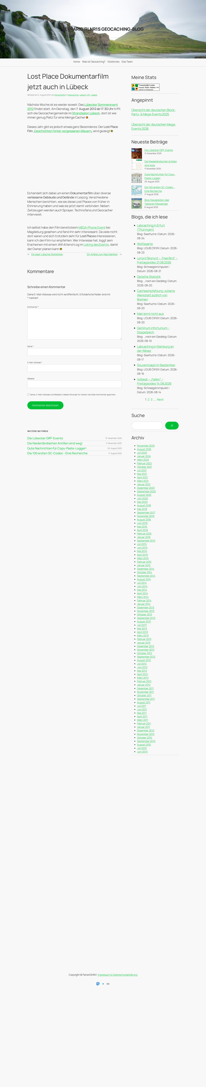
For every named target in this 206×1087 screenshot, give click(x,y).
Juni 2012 (142, 667)
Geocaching (73, 95)
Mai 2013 (142, 628)
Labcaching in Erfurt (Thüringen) (151, 227)
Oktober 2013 (144, 614)
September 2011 (146, 699)
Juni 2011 (142, 709)
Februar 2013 (144, 639)
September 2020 (146, 491)
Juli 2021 (141, 470)
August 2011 (143, 702)
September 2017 (146, 512)
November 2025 (146, 445)
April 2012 (142, 674)
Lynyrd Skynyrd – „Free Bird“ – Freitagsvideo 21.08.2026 (157, 260)
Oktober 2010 (144, 737)
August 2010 (144, 744)
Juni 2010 (142, 751)
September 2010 (146, 741)
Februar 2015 (144, 561)
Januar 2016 (144, 537)
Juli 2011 (141, 706)
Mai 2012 (142, 670)
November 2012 (145, 649)
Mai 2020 (142, 502)
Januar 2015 (143, 565)
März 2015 (142, 558)
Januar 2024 (144, 456)
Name (30, 346)
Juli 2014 (141, 582)
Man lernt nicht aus (150, 314)
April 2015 (142, 554)
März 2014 (142, 597)
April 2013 (142, 632)
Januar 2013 (143, 642)
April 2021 (142, 477)
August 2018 (144, 505)
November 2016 (145, 516)
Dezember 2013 (145, 607)
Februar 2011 (144, 723)
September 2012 (146, 656)
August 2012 (144, 660)
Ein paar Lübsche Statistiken (47, 254)
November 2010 (145, 734)
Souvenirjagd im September (156, 365)
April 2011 (142, 716)
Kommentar (33, 307)
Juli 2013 (141, 625)
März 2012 (142, 677)
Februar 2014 (144, 600)
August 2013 (144, 621)
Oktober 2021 (144, 466)
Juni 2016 (142, 523)
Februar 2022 (144, 463)
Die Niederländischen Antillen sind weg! (55, 443)
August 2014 (144, 579)
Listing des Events (96, 244)
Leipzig (83, 95)
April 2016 (142, 530)
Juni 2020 (142, 498)
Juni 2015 (142, 547)
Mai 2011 (141, 713)
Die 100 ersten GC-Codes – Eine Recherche (57, 453)
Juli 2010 (142, 748)
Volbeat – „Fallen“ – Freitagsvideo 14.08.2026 (154, 381)
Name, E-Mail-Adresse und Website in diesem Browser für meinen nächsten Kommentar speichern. (73, 394)
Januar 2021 (143, 484)
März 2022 (143, 459)
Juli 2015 (141, 544)
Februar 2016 (144, 533)
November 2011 (145, 692)
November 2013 (145, 611)
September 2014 (146, 575)
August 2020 (144, 495)
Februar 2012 (144, 681)
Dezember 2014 (145, 568)
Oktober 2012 (144, 653)
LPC (88, 95)
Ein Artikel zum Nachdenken (102, 254)
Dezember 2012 (145, 646)
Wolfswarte (145, 244)
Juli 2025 (142, 452)
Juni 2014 (142, 586)
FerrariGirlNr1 (60, 95)
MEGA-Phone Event (92, 227)
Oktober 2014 (144, 572)
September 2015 (146, 540)
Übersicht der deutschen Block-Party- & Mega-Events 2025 (153, 112)
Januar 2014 (143, 604)
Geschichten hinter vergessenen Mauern (62, 131)
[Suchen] (172, 425)
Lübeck (94, 95)
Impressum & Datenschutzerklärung (117, 974)
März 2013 (142, 635)
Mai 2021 (142, 473)
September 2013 (146, 618)
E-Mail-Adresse (34, 362)
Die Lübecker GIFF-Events (45, 438)
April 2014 (142, 593)
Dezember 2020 (146, 488)
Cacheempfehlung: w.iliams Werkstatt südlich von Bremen (156, 295)
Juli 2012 (141, 663)
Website (30, 378)
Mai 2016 (142, 526)
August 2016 (144, 519)
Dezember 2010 (145, 730)
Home (76, 61)
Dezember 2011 (145, 688)
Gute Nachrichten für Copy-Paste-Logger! (56, 448)
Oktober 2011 (144, 695)
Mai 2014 (142, 589)
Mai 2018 (142, 509)
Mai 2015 (142, 551)
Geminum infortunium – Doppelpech (153, 330)
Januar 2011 (143, 727)
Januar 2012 (143, 684)
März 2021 (142, 481)
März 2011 (142, 720)
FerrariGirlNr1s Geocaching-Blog (103, 29)
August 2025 (144, 449)
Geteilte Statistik (149, 277)
